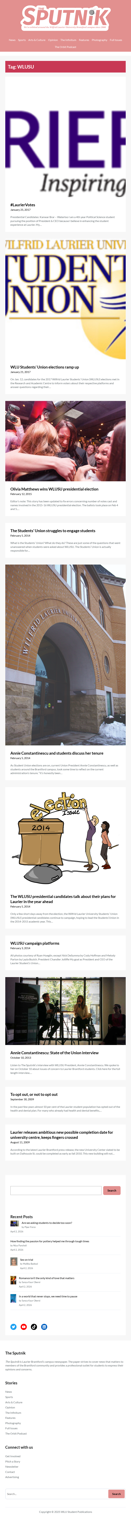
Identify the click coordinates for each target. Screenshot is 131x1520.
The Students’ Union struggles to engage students (52, 530)
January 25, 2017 (20, 209)
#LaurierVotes (22, 204)
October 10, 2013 (20, 1057)
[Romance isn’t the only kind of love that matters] (13, 1281)
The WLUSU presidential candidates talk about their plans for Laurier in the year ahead (63, 899)
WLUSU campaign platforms (34, 943)
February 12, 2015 (21, 493)
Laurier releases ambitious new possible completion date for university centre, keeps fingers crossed (61, 1135)
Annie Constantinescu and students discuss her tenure (56, 753)
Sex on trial (26, 1259)
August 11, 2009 (20, 1142)
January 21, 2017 (20, 371)
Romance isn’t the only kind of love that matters (46, 1278)
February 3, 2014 (20, 948)
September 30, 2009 (22, 1099)
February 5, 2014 (20, 535)
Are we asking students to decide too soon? (47, 1222)
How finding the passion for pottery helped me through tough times (49, 1241)
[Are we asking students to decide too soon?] (14, 1224)
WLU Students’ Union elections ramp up (44, 367)
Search (111, 1190)
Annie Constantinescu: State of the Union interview (54, 1052)
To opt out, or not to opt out (34, 1094)
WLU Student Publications (76, 1511)
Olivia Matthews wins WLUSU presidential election (54, 489)
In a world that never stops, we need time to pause (48, 1296)
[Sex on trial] (13, 1262)
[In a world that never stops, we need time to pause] (13, 1299)
